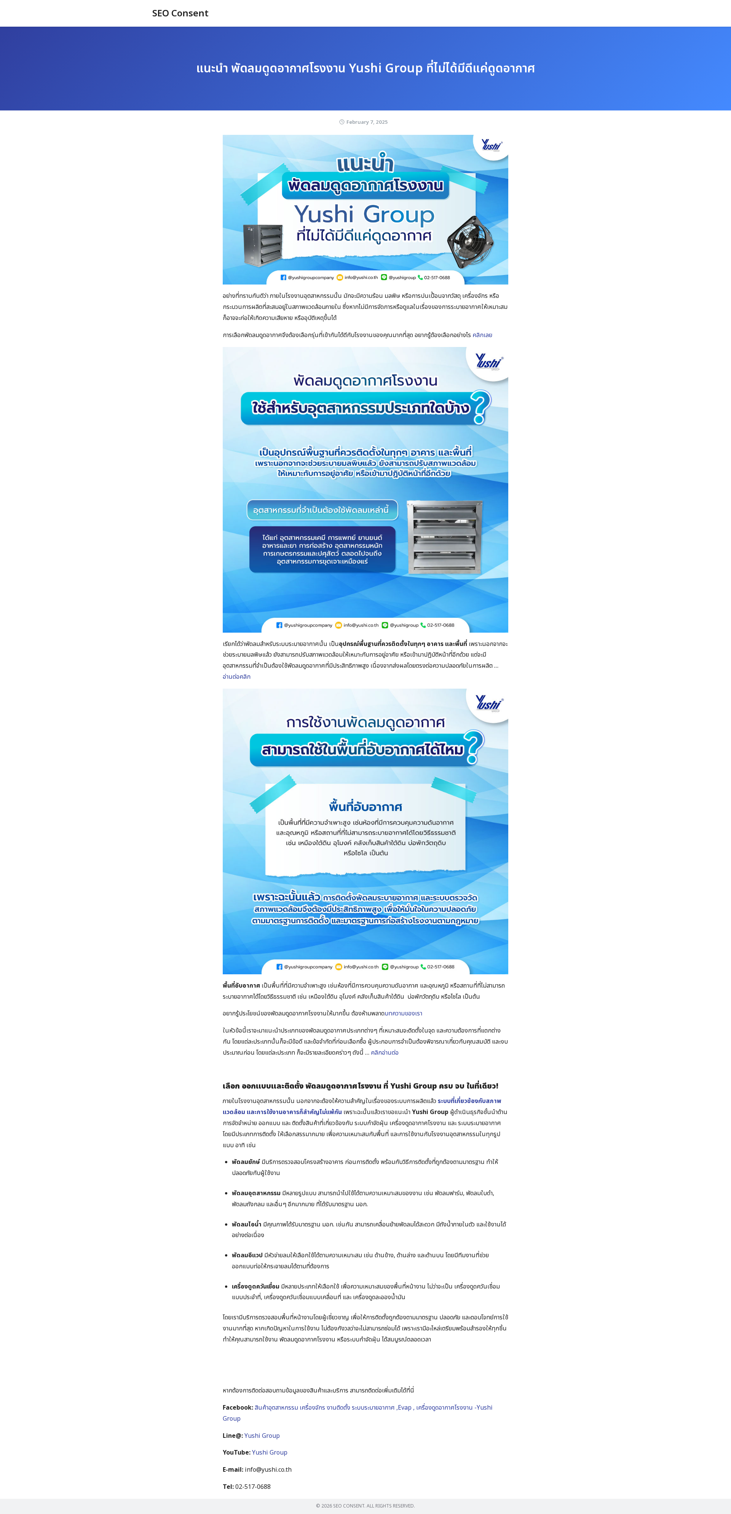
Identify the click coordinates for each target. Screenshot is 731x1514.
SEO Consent (180, 14)
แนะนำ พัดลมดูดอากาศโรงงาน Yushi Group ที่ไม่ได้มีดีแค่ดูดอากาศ (365, 68)
